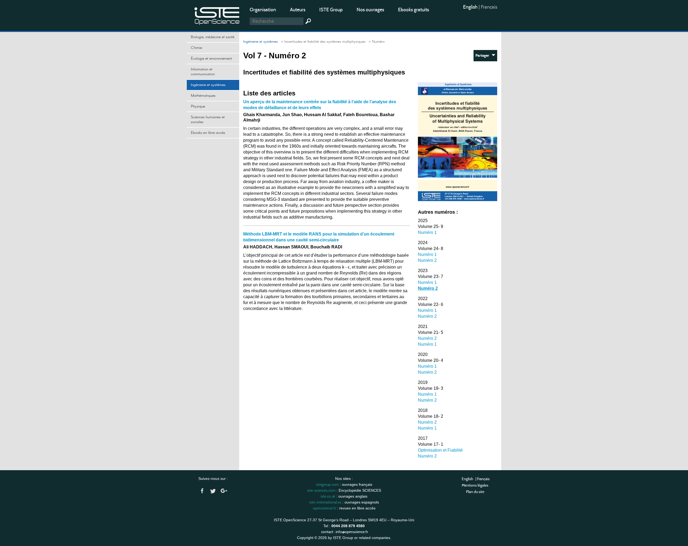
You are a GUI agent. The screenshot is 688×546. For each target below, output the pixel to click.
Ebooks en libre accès (208, 132)
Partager (483, 55)
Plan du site (475, 491)
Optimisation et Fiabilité (440, 450)
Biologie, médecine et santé (212, 37)
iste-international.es (325, 502)
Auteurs (297, 10)
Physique (198, 106)
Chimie (196, 48)
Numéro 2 (427, 260)
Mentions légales (475, 485)
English (471, 7)
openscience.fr (324, 508)
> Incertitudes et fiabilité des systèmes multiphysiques (322, 41)
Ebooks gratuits (413, 10)
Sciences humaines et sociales (208, 120)
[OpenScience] (217, 15)
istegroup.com (327, 484)
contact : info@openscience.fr (344, 531)
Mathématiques (203, 95)
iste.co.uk (328, 496)
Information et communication (203, 72)
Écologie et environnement (211, 58)
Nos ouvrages (370, 10)
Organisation (263, 10)
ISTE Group (331, 10)
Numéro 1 (427, 232)
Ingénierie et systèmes (208, 85)
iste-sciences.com (321, 490)
